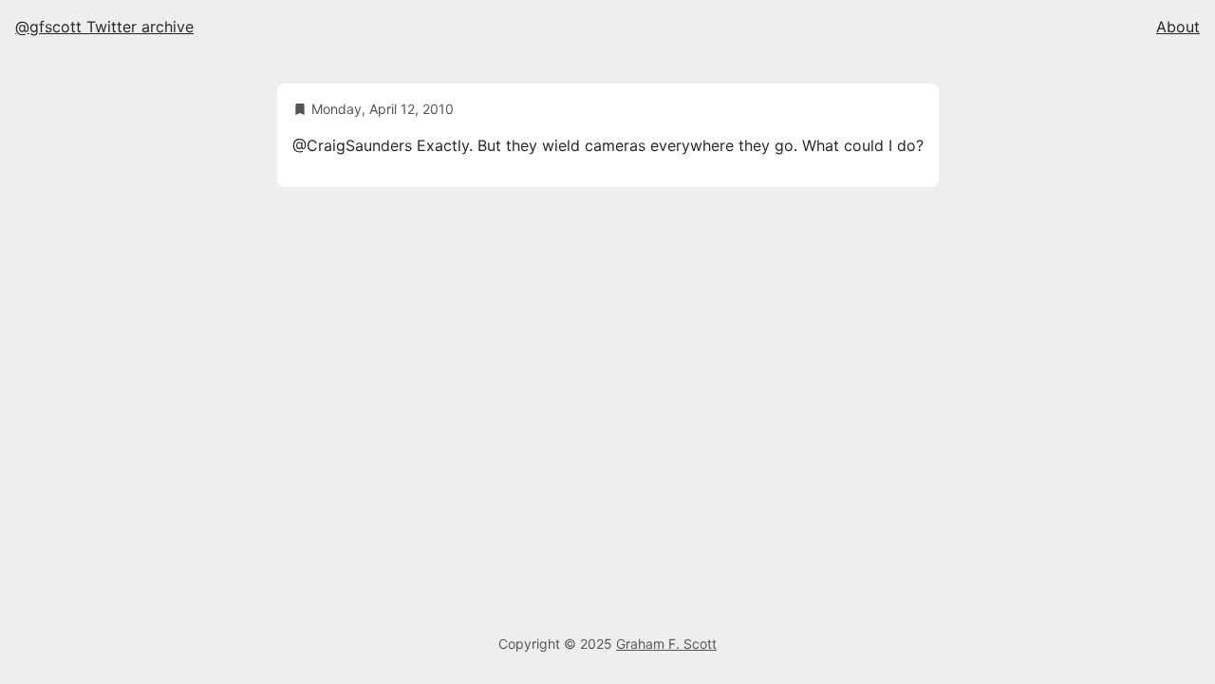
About (1178, 26)
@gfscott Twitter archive (104, 26)
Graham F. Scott (666, 644)
